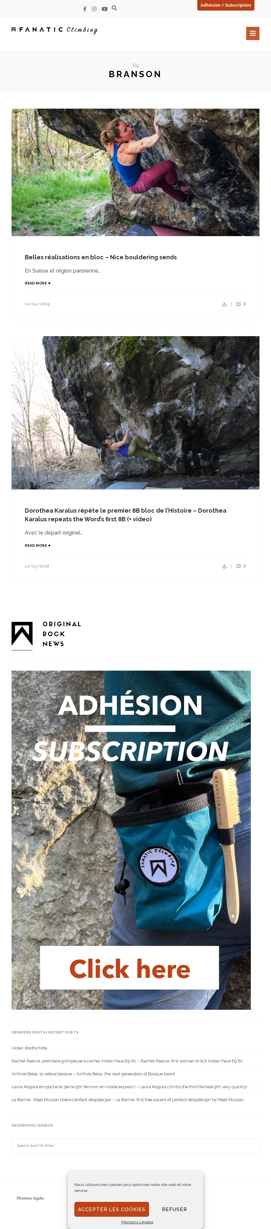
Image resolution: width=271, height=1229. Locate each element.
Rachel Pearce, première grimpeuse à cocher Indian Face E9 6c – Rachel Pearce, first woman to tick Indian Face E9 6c (127, 1060)
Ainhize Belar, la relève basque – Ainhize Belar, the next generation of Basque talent (93, 1073)
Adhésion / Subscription (226, 5)
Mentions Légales (137, 1222)
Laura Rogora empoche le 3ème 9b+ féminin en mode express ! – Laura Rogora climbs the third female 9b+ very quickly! (129, 1086)
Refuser (174, 1209)
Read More (36, 283)
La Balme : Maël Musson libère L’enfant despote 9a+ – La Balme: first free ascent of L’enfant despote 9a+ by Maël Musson (128, 1099)
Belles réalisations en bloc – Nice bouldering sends (101, 257)
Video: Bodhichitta (29, 1048)
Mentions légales (30, 1198)
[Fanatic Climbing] (54, 30)
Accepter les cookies (111, 1209)
